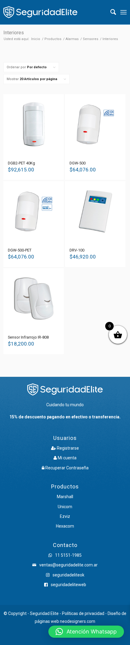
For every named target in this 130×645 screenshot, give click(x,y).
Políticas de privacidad (83, 613)
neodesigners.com (77, 621)
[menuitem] (110, 12)
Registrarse (67, 448)
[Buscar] (110, 12)
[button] (86, 632)
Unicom (65, 506)
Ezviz (65, 516)
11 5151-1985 (68, 555)
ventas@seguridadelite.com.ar (68, 564)
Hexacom (65, 526)
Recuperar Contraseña (66, 467)
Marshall (65, 496)
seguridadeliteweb (68, 584)
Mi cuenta (66, 457)
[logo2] (40, 12)
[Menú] (123, 12)
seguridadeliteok (68, 574)
